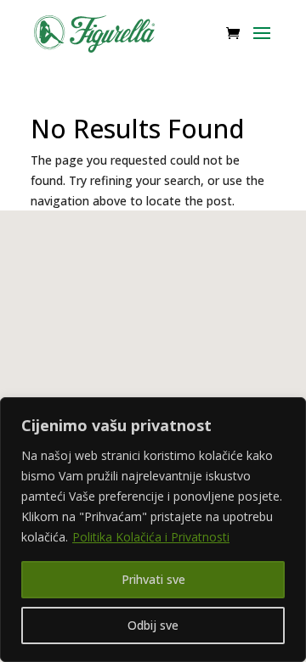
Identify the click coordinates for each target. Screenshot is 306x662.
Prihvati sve (153, 579)
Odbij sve (153, 625)
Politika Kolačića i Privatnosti (151, 537)
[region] (153, 529)
